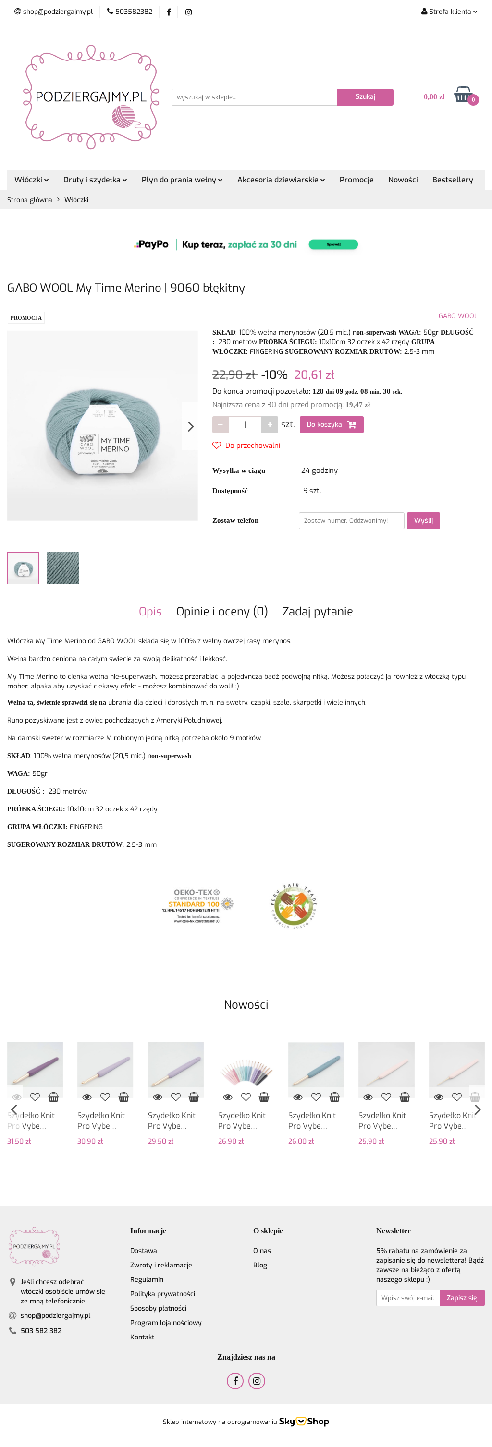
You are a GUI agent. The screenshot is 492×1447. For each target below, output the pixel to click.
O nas (262, 1250)
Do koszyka (325, 424)
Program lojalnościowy (166, 1322)
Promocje (357, 180)
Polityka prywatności (162, 1294)
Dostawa (143, 1250)
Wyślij (423, 520)
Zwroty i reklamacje (161, 1265)
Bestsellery (452, 180)
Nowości (403, 180)
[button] (148, 1231)
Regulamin (146, 1279)
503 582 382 (41, 1331)
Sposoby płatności (158, 1308)
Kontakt (142, 1337)
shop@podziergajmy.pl (55, 1315)
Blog (260, 1265)
